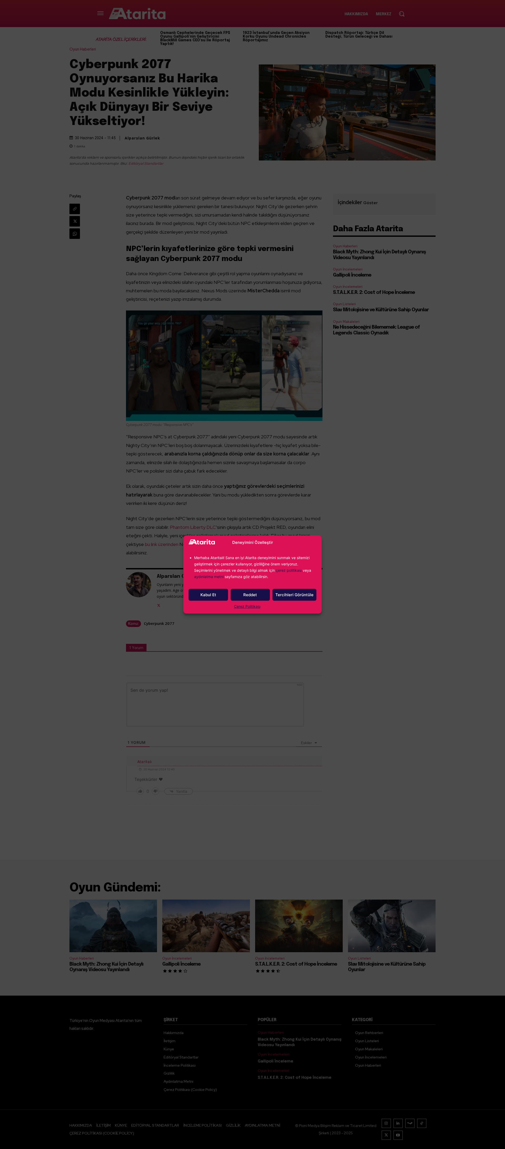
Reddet (250, 594)
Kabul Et (208, 594)
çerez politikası (289, 570)
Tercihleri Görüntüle (294, 594)
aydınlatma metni (209, 576)
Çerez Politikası (247, 606)
